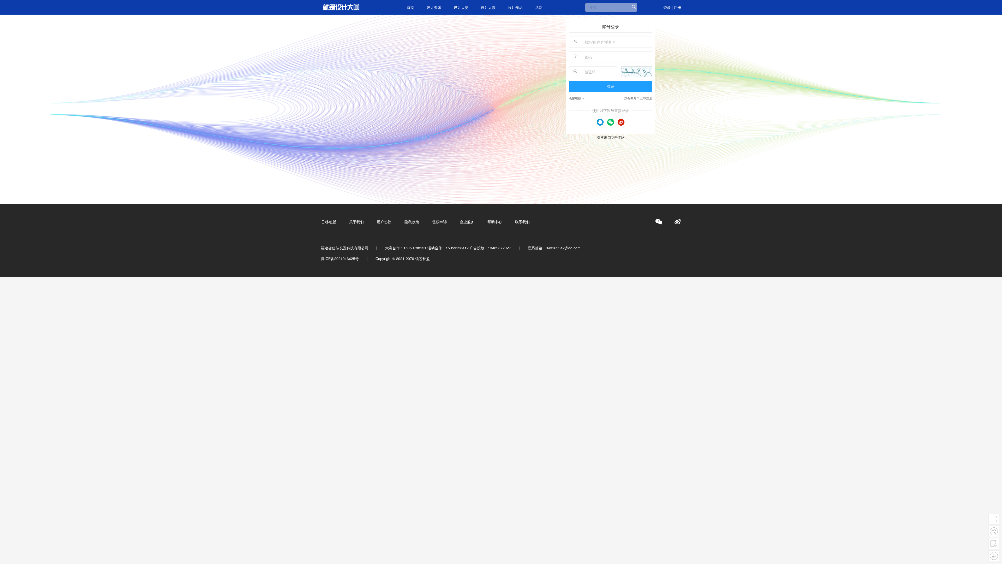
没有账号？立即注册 (638, 98)
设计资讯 (434, 7)
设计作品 (515, 7)
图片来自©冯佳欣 (611, 137)
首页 (410, 7)
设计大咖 (488, 7)
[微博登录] (621, 121)
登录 (667, 7)
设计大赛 (461, 7)
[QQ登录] (600, 121)
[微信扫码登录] (610, 121)
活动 (538, 7)
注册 (677, 7)
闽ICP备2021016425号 (340, 258)
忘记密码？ (576, 98)
